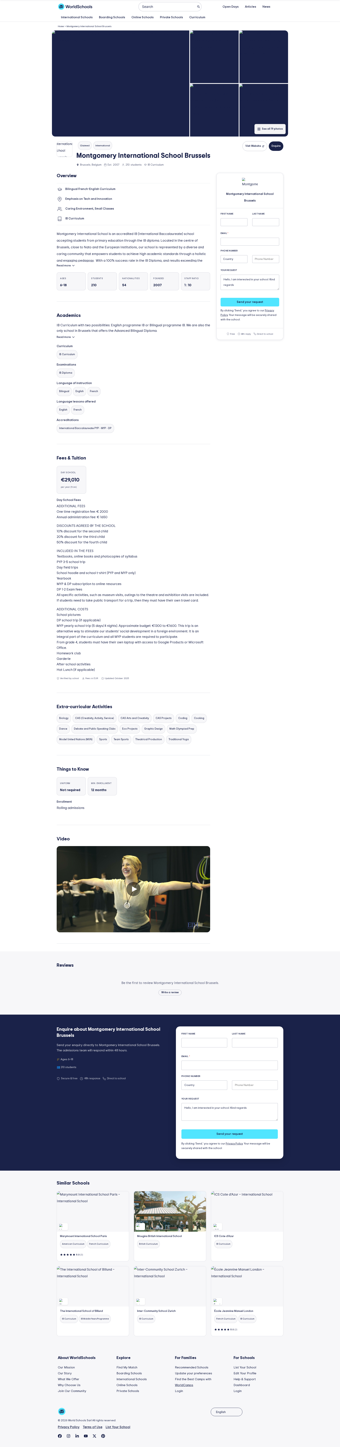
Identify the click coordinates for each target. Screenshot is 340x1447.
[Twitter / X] (94, 1436)
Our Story (65, 1373)
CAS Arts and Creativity (135, 718)
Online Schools (142, 17)
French (94, 391)
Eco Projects (130, 729)
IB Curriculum (67, 354)
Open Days (231, 6)
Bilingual (64, 391)
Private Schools (171, 17)
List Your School (245, 1367)
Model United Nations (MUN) (75, 739)
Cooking (199, 718)
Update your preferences (193, 1373)
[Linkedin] (77, 1436)
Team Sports (121, 739)
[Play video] (133, 889)
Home (61, 26)
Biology (63, 718)
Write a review (170, 992)
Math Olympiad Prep (181, 729)
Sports (103, 739)
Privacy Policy (234, 1143)
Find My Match (126, 1367)
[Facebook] (60, 1436)
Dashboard (242, 1385)
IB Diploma (65, 373)
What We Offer (68, 1379)
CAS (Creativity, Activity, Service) (94, 718)
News (266, 6)
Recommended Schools (191, 1367)
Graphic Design (153, 729)
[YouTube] (86, 1436)
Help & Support (245, 1379)
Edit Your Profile (245, 1373)
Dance (63, 729)
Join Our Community (72, 1391)
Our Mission (66, 1367)
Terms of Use (92, 1427)
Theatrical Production (148, 739)
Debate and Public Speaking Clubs (94, 729)
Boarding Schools (112, 17)
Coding (182, 718)
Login (179, 1391)
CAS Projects (164, 718)
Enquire (276, 146)
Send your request (250, 302)
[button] (120, 83)
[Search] (198, 6)
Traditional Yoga (179, 739)
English (80, 391)
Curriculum (197, 17)
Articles (250, 6)
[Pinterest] (103, 1436)
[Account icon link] (279, 6)
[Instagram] (68, 1436)
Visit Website (253, 146)
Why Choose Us (69, 1385)
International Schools (77, 17)
